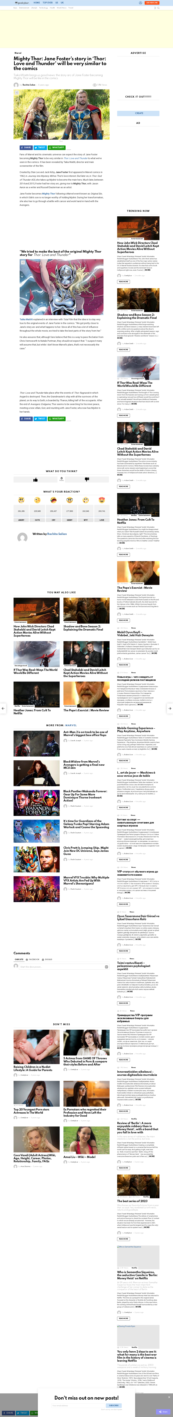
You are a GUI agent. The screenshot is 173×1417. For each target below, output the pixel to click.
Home (37, 3)
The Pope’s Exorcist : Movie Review (86, 710)
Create (139, 113)
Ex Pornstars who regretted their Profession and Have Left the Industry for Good (84, 1112)
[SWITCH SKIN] (155, 8)
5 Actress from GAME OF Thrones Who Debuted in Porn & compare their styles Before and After (85, 1061)
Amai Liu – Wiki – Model (79, 1157)
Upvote (35, 480)
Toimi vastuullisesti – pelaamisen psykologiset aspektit (133, 966)
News (133, 628)
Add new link (152, 3)
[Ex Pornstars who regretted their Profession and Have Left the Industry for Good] (86, 1094)
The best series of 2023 (132, 1201)
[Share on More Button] (68, 147)
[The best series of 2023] (138, 1186)
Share (17, 93)
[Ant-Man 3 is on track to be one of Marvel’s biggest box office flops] (37, 744)
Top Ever (48, 3)
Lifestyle (34, 8)
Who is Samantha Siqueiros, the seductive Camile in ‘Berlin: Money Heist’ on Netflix (137, 1275)
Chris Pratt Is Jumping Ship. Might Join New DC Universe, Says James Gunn (86, 851)
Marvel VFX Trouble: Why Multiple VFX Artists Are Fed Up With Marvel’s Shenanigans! (86, 880)
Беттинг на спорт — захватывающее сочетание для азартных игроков (135, 822)
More (147, 270)
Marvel (71, 725)
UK (62, 3)
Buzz (15, 8)
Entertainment (24, 8)
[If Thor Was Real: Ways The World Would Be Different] (37, 654)
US (56, 3)
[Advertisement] (86, 29)
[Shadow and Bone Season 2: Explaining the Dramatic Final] (86, 611)
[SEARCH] (158, 8)
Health (52, 8)
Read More (123, 282)
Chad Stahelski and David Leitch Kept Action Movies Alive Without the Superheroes (85, 673)
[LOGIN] (140, 2)
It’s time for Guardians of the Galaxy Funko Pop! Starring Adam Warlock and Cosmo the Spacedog (86, 824)
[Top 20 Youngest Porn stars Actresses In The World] (37, 1094)
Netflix (17, 706)
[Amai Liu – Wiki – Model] (86, 1140)
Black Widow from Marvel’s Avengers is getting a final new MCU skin (83, 764)
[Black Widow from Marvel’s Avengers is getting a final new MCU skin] (37, 773)
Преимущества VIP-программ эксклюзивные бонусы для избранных (134, 1018)
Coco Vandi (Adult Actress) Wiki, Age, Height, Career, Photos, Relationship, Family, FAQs (35, 1158)
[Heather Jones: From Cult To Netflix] (37, 694)
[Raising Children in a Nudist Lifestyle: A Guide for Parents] (37, 1047)
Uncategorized (21, 666)
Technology (43, 8)
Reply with (106, 966)
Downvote (87, 480)
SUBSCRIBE (114, 1406)
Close (169, 1397)
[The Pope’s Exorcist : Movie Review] (86, 694)
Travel (70, 8)
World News (61, 8)
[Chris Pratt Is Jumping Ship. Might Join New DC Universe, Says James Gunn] (37, 859)
